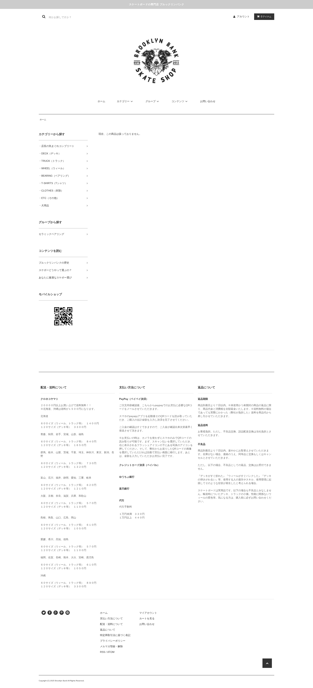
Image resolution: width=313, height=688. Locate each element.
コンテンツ (178, 101)
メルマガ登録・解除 (111, 646)
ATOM (110, 652)
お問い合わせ (207, 101)
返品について (107, 629)
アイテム (266, 16)
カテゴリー (123, 101)
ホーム (101, 101)
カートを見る (147, 618)
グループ (150, 101)
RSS (102, 652)
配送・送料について (111, 624)
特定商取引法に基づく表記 (115, 635)
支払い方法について (111, 618)
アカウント (243, 16)
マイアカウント (148, 612)
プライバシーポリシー (112, 640)
